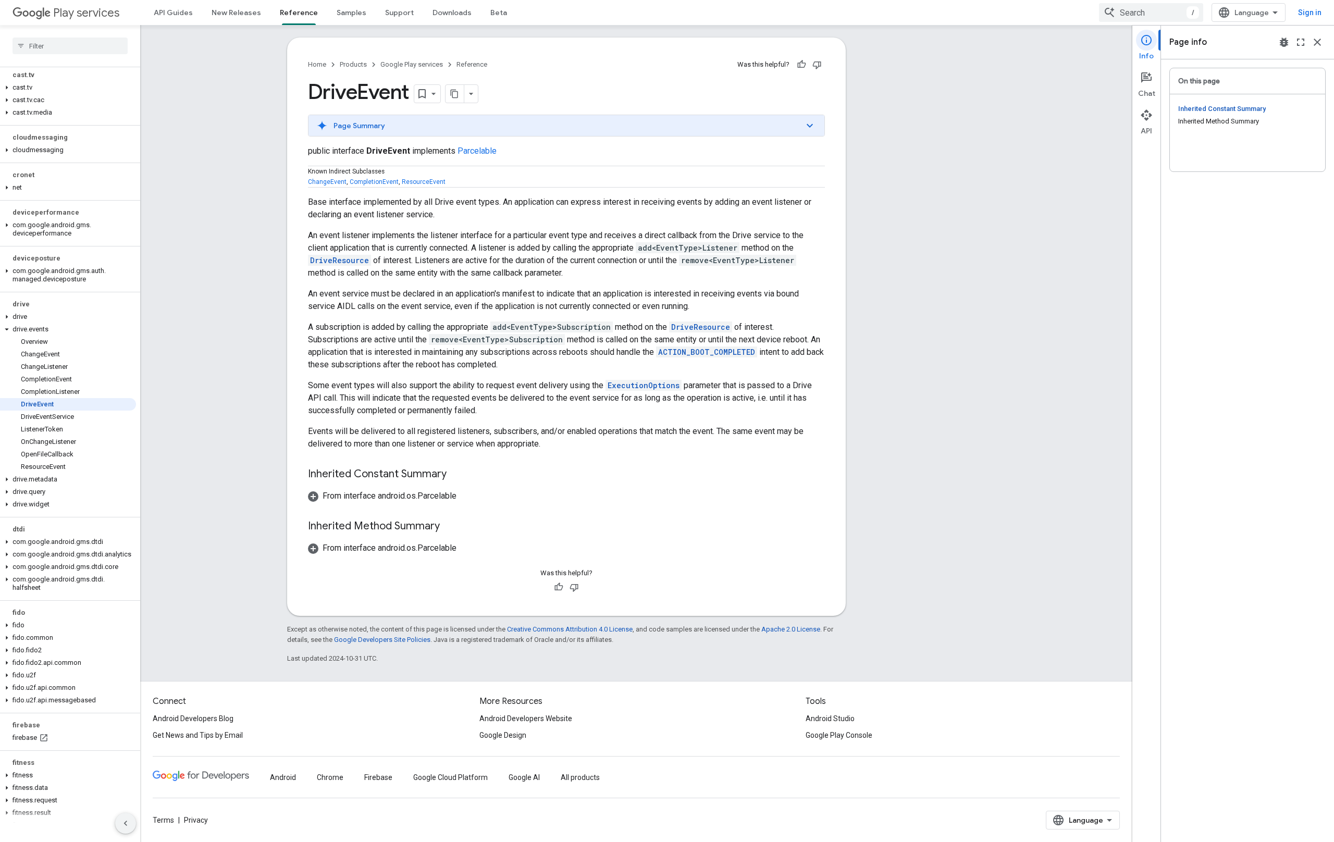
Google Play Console (839, 735)
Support (399, 12)
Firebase (378, 777)
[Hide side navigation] (125, 823)
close (1317, 42)
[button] (68, 87)
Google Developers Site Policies (382, 639)
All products (580, 777)
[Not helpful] (817, 64)
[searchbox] (70, 46)
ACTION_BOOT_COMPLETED (706, 352)
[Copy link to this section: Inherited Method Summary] (450, 527)
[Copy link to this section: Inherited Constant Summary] (457, 474)
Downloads (452, 12)
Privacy (196, 820)
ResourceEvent (424, 181)
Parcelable (477, 151)
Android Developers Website (525, 718)
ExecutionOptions (644, 385)
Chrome (330, 777)
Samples (351, 12)
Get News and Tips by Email (198, 735)
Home (317, 64)
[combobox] (1151, 12)
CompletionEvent (374, 181)
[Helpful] (801, 64)
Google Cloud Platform (450, 777)
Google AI (524, 777)
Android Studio (830, 718)
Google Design (502, 735)
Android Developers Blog (193, 718)
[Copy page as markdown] (455, 94)
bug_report (1284, 42)
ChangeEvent (327, 181)
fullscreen (1300, 42)
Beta (498, 12)
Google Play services (411, 64)
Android (283, 777)
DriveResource (339, 260)
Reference (299, 12)
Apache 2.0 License (790, 629)
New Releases (236, 12)
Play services (86, 13)
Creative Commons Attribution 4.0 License (570, 629)
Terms (163, 820)
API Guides (173, 12)
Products (353, 64)
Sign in (1309, 12)
